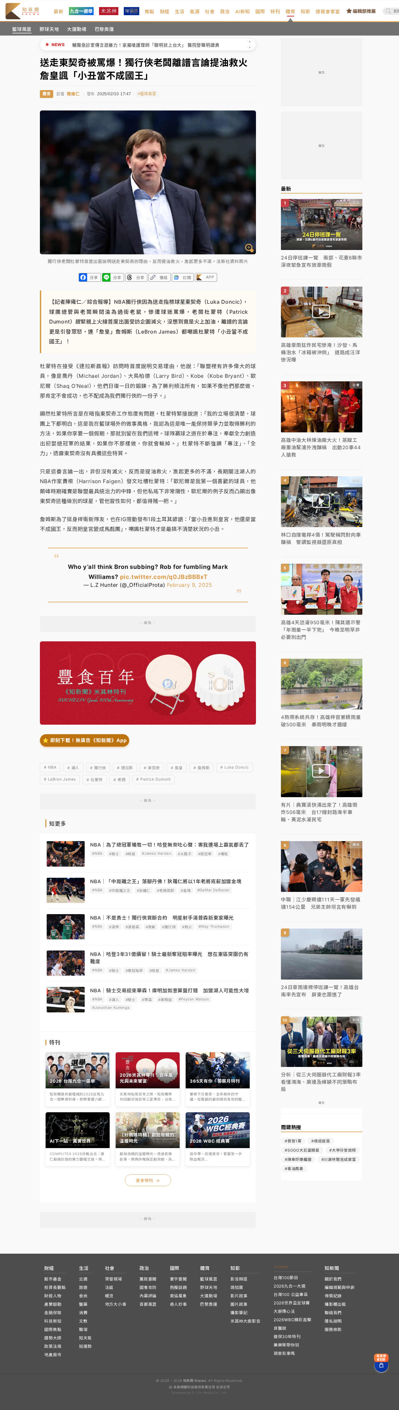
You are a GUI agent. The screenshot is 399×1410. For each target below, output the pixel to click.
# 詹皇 (177, 767)
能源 (195, 11)
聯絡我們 (333, 1312)
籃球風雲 (21, 29)
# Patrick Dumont (153, 779)
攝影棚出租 (335, 1304)
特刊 (275, 11)
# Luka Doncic (234, 767)
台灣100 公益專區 (291, 1294)
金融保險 (52, 1312)
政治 (225, 11)
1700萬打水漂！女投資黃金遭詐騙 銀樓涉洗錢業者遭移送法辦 (137, 45)
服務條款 (333, 1329)
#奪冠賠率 (134, 970)
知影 (306, 11)
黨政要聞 (148, 1279)
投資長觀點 (55, 1287)
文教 (83, 1321)
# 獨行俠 (98, 767)
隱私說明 (333, 1321)
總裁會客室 (328, 11)
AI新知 (242, 11)
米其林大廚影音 (245, 1321)
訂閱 (187, 277)
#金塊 (186, 890)
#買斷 (151, 927)
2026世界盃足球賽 (292, 1303)
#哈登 (130, 854)
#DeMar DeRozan (213, 890)
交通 (83, 1279)
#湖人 (114, 999)
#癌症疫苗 (320, 1141)
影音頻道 (239, 1279)
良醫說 (280, 1328)
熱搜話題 (178, 1287)
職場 (83, 1329)
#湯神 (114, 927)
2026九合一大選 (290, 1286)
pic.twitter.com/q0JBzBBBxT (164, 576)
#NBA (97, 853)
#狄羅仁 (143, 890)
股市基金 (52, 1279)
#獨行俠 (169, 927)
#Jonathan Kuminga (110, 1007)
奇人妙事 (178, 1304)
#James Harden (156, 853)
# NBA (50, 767)
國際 (260, 11)
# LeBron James (60, 779)
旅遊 (83, 1287)
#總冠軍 (205, 854)
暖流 (109, 1295)
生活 (180, 11)
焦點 (149, 11)
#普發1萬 (293, 1141)
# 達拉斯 (125, 767)
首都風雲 (148, 1304)
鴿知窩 (236, 1287)
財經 (165, 11)
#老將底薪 (165, 890)
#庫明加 (165, 999)
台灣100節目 (286, 1277)
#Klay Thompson (214, 926)
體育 (290, 11)
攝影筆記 (239, 1312)
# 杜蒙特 (95, 779)
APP (210, 277)
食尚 (83, 1295)
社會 (210, 11)
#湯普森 (132, 927)
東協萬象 (178, 1295)
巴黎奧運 (104, 29)
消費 (83, 1312)
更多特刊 (148, 1180)
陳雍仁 (73, 93)
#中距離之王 (119, 890)
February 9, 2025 (190, 585)
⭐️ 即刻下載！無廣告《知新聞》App (84, 740)
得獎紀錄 (333, 1295)
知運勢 (85, 1346)
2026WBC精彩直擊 (293, 1319)
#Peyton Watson (194, 999)
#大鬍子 (184, 854)
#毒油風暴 (294, 1168)
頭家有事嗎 (284, 1353)
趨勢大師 (52, 1338)
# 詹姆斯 (202, 767)
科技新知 (52, 1321)
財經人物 (52, 1295)
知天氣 (85, 1338)
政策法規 (52, 1346)
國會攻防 (148, 1287)
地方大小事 (115, 1304)
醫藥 (83, 1304)
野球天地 (49, 29)
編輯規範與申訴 (340, 1287)
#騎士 (114, 854)
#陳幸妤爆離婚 (298, 1159)
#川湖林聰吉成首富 (338, 1159)
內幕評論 (148, 1295)
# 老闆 (119, 779)
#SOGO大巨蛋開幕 (302, 1150)
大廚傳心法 (284, 1311)
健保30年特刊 (287, 1336)
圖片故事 (239, 1304)
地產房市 (52, 1354)
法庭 (109, 1287)
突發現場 (113, 1279)
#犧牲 (223, 854)
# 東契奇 (152, 767)
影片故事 (239, 1295)
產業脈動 (52, 1304)
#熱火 (187, 927)
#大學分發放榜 (342, 1150)
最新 (59, 11)
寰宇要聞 (178, 1279)
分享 (94, 277)
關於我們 (333, 1279)
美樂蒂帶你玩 (286, 1345)
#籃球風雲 (147, 94)
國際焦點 (52, 1329)
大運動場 (76, 29)
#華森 (147, 999)
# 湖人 (73, 767)
